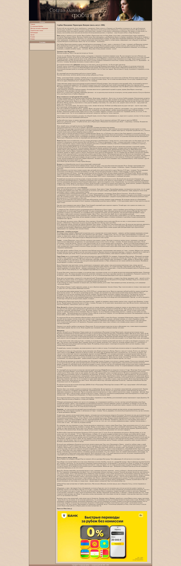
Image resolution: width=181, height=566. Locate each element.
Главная (33, 24)
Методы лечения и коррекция (39, 28)
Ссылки (33, 36)
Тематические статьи (37, 30)
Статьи (33, 39)
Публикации (34, 32)
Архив (32, 34)
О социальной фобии (37, 26)
